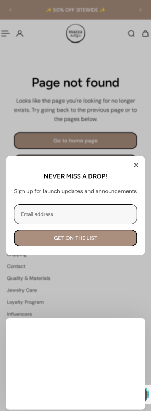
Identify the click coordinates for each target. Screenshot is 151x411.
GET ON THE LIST (75, 238)
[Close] (136, 165)
